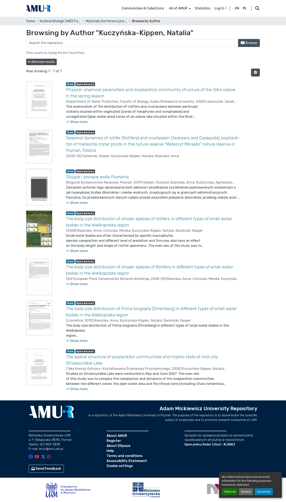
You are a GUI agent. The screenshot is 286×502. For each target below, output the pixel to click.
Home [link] (30, 21)
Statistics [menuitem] (202, 8)
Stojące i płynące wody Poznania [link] (97, 176)
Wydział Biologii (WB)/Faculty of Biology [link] (60, 21)
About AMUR (117, 436)
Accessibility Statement (127, 461)
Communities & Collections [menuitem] (142, 8)
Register (114, 441)
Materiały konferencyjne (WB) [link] (107, 21)
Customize (264, 491)
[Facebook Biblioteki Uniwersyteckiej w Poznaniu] (31, 457)
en (237, 8)
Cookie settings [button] (120, 466)
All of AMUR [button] (178, 8)
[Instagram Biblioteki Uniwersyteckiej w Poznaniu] (49, 457)
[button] (38, 8)
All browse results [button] (43, 62)
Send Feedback (48, 469)
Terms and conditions (125, 456)
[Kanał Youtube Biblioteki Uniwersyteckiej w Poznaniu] (37, 457)
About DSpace (118, 446)
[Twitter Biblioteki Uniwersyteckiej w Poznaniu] (43, 457)
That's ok (229, 491)
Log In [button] (220, 8)
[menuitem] (179, 8)
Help (110, 451)
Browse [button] (251, 43)
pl (245, 8)
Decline (246, 491)
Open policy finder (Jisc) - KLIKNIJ (209, 444)
